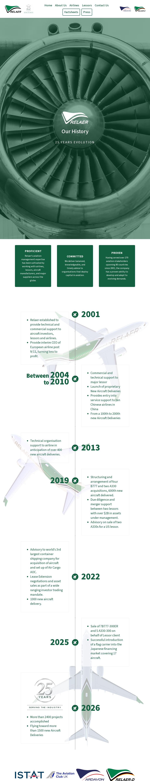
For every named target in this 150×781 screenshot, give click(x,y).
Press (86, 12)
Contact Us (102, 5)
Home (48, 5)
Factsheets (71, 12)
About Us (61, 5)
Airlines (74, 5)
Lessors (87, 5)
